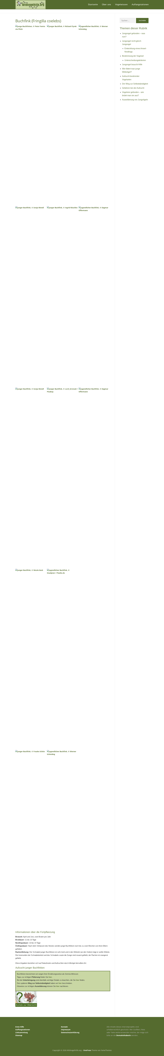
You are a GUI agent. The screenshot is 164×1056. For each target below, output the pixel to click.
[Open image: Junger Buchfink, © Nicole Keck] (30, 659)
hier (50, 977)
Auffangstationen (140, 4)
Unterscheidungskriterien (135, 60)
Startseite (93, 4)
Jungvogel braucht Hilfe (132, 64)
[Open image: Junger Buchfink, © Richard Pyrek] (62, 115)
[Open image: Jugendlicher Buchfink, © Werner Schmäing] (62, 840)
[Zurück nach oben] (154, 1044)
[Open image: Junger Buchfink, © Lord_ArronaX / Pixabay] (62, 478)
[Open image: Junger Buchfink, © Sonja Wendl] (30, 296)
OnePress (87, 1050)
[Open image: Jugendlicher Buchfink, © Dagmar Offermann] (94, 296)
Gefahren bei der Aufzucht (133, 88)
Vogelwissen (121, 4)
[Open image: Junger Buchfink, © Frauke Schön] (30, 840)
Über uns (106, 4)
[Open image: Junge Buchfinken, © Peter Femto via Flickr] (30, 115)
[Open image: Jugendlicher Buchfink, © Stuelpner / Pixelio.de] (62, 659)
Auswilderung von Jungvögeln (135, 100)
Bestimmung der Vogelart (133, 56)
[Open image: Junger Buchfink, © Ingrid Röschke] (62, 296)
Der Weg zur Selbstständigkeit (135, 84)
